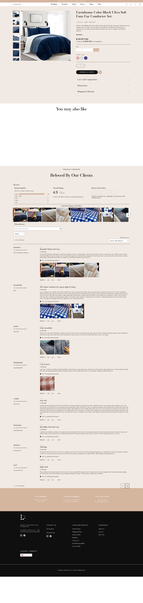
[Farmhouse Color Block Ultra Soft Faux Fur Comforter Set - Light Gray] (16, 159)
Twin (79, 50)
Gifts (100, 4)
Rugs (92, 4)
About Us (101, 529)
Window (65, 4)
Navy (85, 58)
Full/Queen (88, 50)
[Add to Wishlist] (100, 72)
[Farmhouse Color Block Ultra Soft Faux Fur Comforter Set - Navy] (18, 159)
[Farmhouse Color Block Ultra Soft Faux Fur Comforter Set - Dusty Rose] (13, 159)
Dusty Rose (77, 58)
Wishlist (75, 537)
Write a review (92, 22)
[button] (103, 41)
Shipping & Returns (85, 92)
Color (80, 54)
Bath (74, 4)
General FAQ (76, 546)
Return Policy (76, 534)
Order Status (76, 529)
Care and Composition (87, 80)
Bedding (54, 4)
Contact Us (75, 540)
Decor (82, 4)
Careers (101, 532)
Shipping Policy (77, 532)
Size (77, 46)
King (96, 50)
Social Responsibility (78, 543)
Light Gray (81, 58)
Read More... (79, 34)
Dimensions (82, 86)
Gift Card (101, 534)
